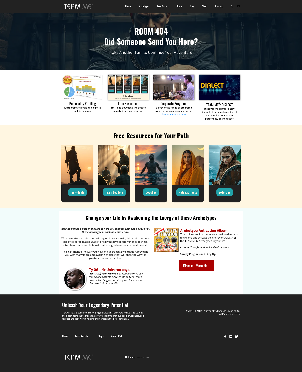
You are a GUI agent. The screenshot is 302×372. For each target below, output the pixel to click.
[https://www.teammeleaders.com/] (174, 87)
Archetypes (144, 6)
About (204, 6)
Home (128, 6)
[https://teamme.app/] (83, 87)
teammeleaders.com (174, 113)
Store (179, 6)
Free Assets (163, 6)
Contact (219, 6)
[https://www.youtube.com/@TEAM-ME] (231, 336)
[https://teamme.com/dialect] (219, 87)
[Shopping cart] (238, 6)
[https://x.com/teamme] (237, 336)
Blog (192, 6)
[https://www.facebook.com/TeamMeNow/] (225, 336)
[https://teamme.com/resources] (128, 87)
